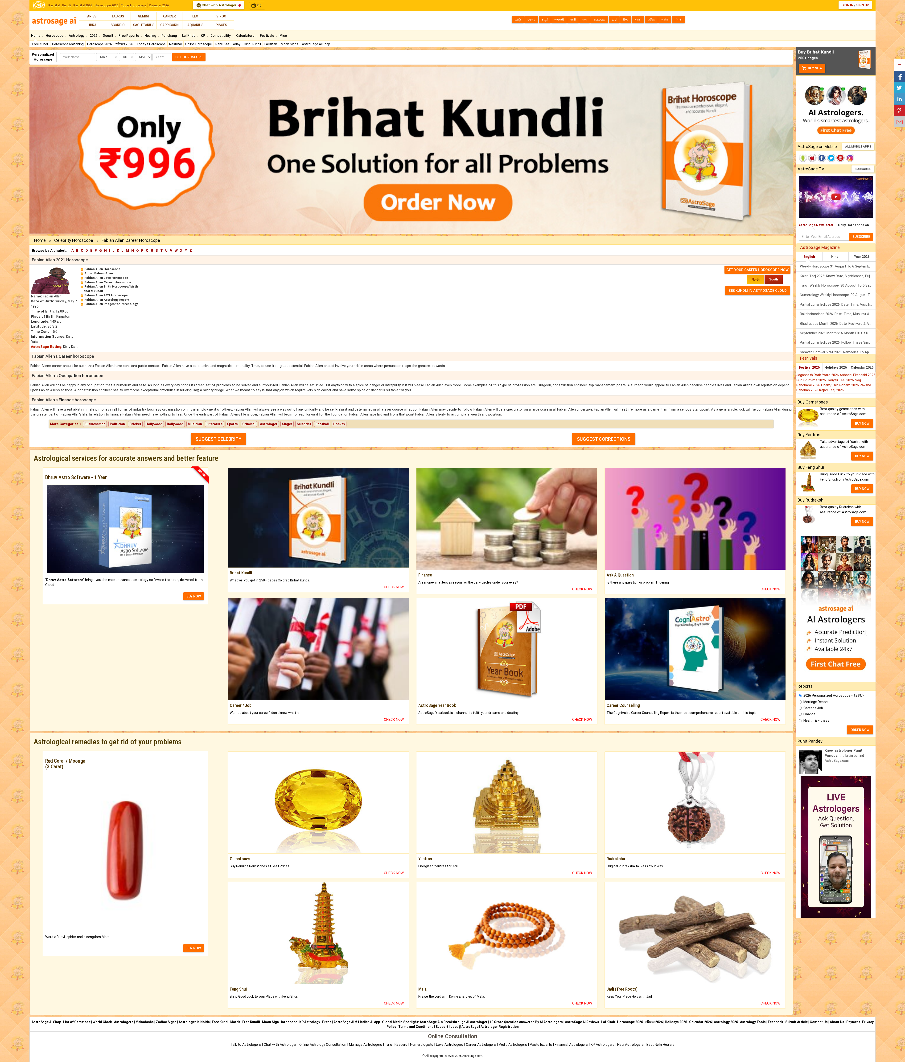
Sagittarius (143, 25)
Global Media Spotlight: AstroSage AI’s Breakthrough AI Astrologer (434, 1022)
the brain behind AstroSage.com (844, 755)
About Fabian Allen (98, 273)
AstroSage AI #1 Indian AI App (356, 1022)
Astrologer (268, 424)
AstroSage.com (472, 1056)
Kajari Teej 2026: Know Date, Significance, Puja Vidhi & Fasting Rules (838, 276)
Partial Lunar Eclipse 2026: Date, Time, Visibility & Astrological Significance (838, 304)
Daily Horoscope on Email (857, 225)
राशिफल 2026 (124, 44)
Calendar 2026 (159, 5)
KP (203, 35)
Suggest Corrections (603, 439)
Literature (214, 424)
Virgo (221, 16)
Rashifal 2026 (82, 5)
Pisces (221, 25)
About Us (837, 1022)
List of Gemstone (76, 1022)
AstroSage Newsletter (816, 225)
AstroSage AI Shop (316, 44)
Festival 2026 (809, 367)
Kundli (66, 5)
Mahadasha (145, 1022)
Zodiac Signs (166, 1022)
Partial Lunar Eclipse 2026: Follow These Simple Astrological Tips (838, 342)
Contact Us (819, 1022)
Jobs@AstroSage (464, 1027)
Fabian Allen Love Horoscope (106, 278)
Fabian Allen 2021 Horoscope (106, 295)
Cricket (135, 424)
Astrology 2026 (726, 1022)
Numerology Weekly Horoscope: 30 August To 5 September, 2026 (838, 295)
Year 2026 (861, 257)
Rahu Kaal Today (227, 44)
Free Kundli (40, 44)
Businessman (94, 424)
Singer (287, 424)
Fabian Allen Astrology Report (106, 299)
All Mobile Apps (858, 146)
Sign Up (862, 5)
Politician (117, 424)
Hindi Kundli (252, 44)
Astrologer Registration (500, 1027)
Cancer (169, 16)
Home (36, 35)
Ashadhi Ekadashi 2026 (857, 375)
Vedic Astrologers (513, 1044)
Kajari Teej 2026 (831, 390)
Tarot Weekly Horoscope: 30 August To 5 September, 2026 (838, 285)
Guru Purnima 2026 (811, 380)
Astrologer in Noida (194, 1022)
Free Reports (129, 35)
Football (322, 424)
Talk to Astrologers (245, 1044)
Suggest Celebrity (218, 439)
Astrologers (123, 1022)
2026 (94, 35)
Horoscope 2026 (106, 5)
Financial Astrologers (571, 1044)
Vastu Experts (541, 1044)
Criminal (248, 424)
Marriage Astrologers (366, 1044)
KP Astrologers (603, 1044)
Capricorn (169, 25)
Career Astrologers (481, 1044)
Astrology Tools (753, 1022)
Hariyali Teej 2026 (841, 380)
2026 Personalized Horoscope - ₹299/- (833, 695)
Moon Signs (289, 44)
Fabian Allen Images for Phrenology (111, 304)
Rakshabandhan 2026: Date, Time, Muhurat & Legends (838, 314)
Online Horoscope (198, 44)
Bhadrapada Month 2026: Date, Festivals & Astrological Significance (838, 323)
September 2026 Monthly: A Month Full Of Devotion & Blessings (838, 333)
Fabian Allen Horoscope (102, 269)
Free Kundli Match (226, 1022)
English (809, 257)
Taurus (117, 16)
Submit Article (796, 1022)
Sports (232, 424)
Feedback (775, 1022)
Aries (91, 16)
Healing (150, 35)
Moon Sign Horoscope (279, 1022)
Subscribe (863, 169)
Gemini (143, 16)
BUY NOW (193, 596)
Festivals (267, 35)
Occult (108, 35)
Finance (809, 714)
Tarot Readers (396, 1044)
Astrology (77, 35)
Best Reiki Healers (660, 1044)
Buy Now (814, 68)
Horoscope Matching (68, 44)
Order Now (860, 730)
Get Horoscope (188, 57)
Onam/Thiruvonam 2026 (840, 385)
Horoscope (55, 35)
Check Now (394, 587)
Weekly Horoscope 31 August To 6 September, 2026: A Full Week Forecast (838, 266)
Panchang (169, 35)
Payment (853, 1022)
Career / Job (813, 708)
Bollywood (175, 424)
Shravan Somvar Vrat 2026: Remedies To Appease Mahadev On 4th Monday (838, 352)
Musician (195, 424)
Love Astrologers (449, 1044)
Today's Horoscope (151, 44)
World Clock (102, 1022)
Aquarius (195, 25)
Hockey (339, 424)
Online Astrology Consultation (323, 1044)
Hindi (835, 257)
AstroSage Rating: (46, 347)
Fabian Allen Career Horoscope (107, 282)
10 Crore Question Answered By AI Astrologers (526, 1022)
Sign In (847, 5)
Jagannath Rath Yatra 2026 (818, 375)
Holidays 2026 (836, 367)
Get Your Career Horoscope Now (757, 270)
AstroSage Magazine (820, 247)
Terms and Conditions (415, 1027)
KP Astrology (309, 1022)
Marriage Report (815, 702)
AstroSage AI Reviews (582, 1022)
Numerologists (422, 1044)
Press (326, 1022)
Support (442, 1027)
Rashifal (54, 5)
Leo (195, 16)
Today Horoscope (133, 5)
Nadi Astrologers (630, 1044)
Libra (91, 25)
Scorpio (118, 25)
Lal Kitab (270, 44)
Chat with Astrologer (219, 5)
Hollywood (154, 424)
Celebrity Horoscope (73, 240)
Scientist (304, 424)
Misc (284, 35)
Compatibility (220, 35)
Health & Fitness (816, 720)
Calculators (245, 35)
